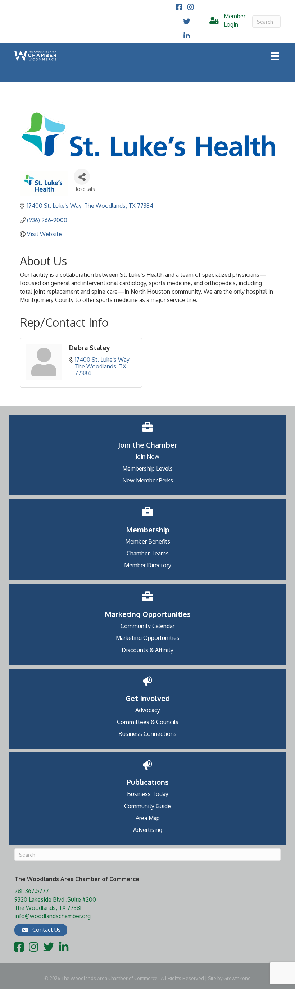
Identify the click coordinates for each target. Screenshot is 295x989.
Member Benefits (147, 541)
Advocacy (147, 710)
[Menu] (275, 56)
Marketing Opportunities (148, 637)
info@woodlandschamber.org (52, 916)
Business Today (147, 793)
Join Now (147, 456)
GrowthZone (237, 978)
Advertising (147, 829)
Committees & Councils (147, 721)
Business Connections (147, 733)
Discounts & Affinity (147, 650)
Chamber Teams (148, 553)
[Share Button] (82, 177)
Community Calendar (147, 625)
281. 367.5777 (31, 890)
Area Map (148, 817)
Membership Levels (147, 468)
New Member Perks (147, 480)
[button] (40, 930)
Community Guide (147, 806)
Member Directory (147, 565)
